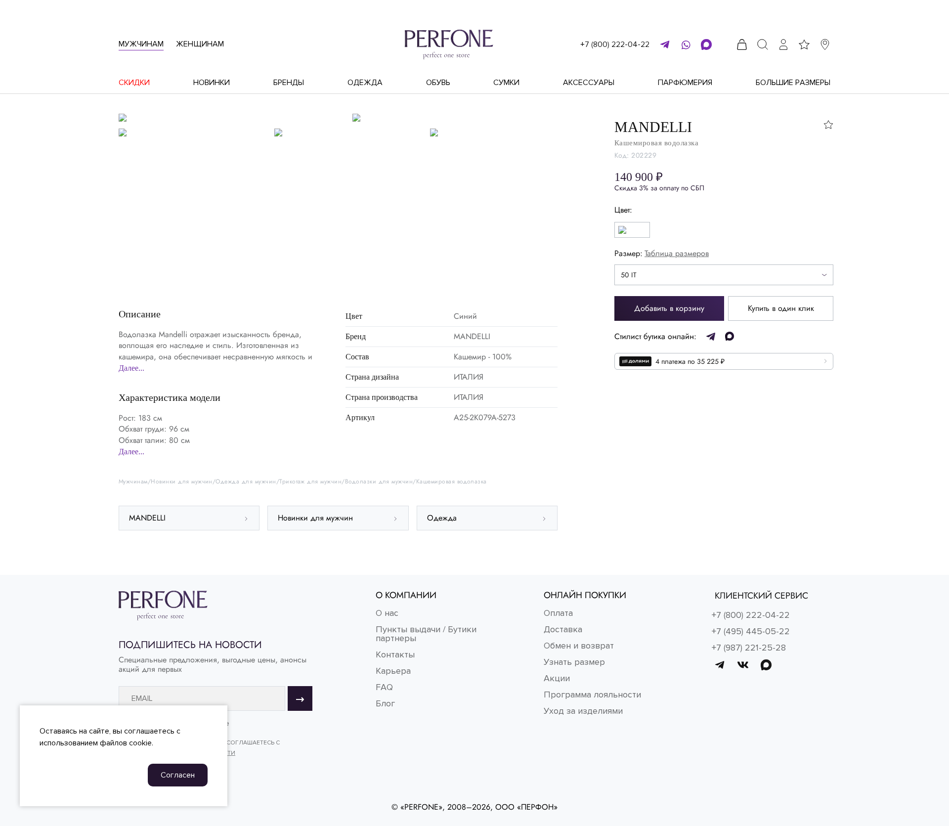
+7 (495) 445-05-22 (751, 631)
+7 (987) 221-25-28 (749, 647)
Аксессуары (588, 82)
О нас (387, 613)
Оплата (558, 613)
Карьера (393, 670)
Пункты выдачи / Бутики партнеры (426, 634)
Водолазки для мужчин (379, 482)
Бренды (288, 82)
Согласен (178, 775)
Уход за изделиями (583, 710)
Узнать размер (574, 661)
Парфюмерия (685, 82)
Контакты (395, 654)
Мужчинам (141, 44)
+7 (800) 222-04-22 (614, 44)
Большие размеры (793, 82)
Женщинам (200, 44)
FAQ (384, 687)
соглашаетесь (149, 731)
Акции (557, 678)
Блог (385, 703)
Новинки (211, 82)
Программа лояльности (592, 694)
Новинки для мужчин (182, 482)
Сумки (506, 82)
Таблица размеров (677, 253)
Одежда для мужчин (246, 482)
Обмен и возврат (579, 645)
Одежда (365, 82)
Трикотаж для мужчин (310, 482)
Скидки (134, 82)
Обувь (438, 82)
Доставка (563, 629)
